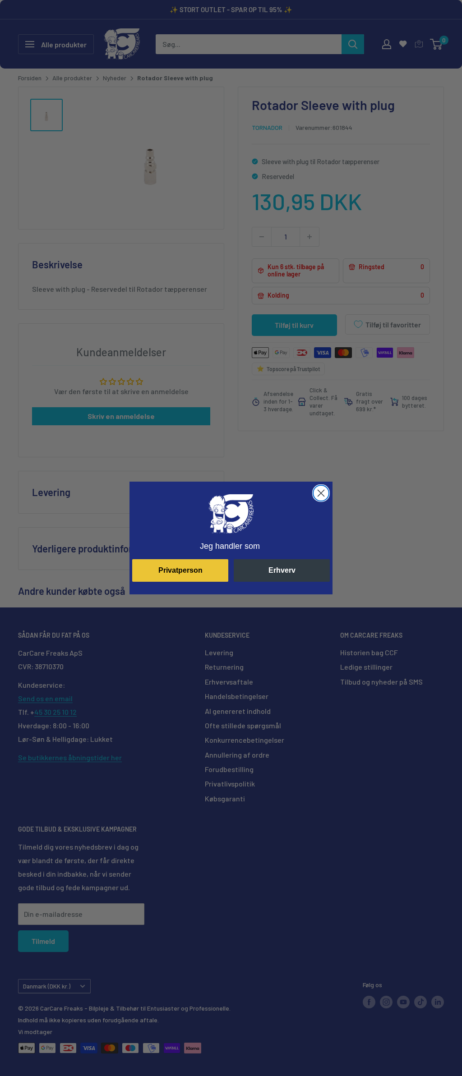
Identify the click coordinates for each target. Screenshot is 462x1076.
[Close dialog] (321, 493)
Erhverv (282, 570)
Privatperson (180, 570)
